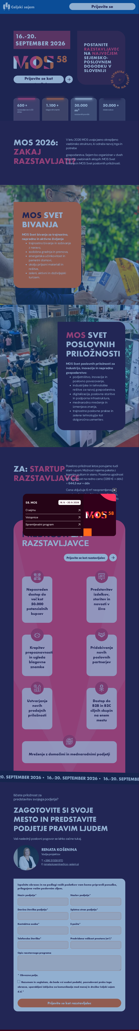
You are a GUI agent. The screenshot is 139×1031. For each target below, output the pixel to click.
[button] (114, 490)
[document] (69, 515)
